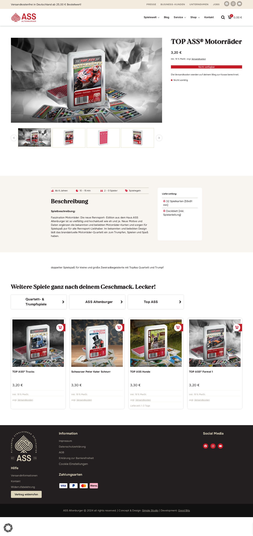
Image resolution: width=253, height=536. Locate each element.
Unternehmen (199, 4)
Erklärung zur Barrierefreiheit (76, 458)
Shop (193, 17)
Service (178, 17)
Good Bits (184, 510)
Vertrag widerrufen (26, 494)
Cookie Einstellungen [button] (73, 464)
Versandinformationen (24, 475)
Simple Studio (150, 510)
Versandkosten (199, 59)
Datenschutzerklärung (72, 446)
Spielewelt (150, 17)
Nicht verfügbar (206, 67)
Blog (166, 17)
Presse (151, 4)
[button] (8, 528)
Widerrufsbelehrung (23, 487)
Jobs (216, 4)
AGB (61, 452)
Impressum (65, 441)
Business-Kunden (173, 4)
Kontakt (209, 17)
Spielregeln (135, 190)
